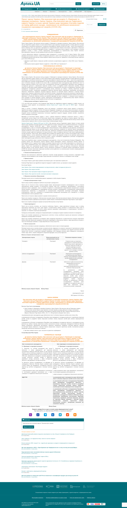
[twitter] (60, 414)
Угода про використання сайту (77, 497)
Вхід (104, 3)
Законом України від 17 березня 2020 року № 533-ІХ (35, 123)
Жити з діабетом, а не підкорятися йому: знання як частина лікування (38, 438)
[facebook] (37, 414)
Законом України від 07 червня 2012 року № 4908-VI (60, 104)
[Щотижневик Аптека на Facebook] (105, 19)
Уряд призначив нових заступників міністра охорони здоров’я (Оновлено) (41, 452)
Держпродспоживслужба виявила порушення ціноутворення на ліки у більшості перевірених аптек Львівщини (48, 434)
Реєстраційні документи (37, 497)
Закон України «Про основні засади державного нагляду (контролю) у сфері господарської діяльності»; (46, 167)
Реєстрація (96, 3)
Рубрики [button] (37, 11)
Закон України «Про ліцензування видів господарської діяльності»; (38, 171)
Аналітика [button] (52, 11)
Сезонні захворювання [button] (45, 9)
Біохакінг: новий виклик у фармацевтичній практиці (34, 471)
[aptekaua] (74, 414)
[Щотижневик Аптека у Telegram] (104, 19)
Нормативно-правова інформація (32, 31)
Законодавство (63, 11)
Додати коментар (28, 427)
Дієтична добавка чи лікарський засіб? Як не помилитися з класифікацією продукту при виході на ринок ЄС (50, 475)
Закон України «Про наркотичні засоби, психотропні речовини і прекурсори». (40, 173)
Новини (45, 11)
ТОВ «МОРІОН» (30, 504)
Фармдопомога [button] (28, 9)
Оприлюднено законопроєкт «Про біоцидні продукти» (34, 466)
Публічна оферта (91, 497)
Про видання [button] (88, 11)
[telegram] (45, 414)
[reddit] (67, 414)
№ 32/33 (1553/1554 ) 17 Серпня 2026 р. (30, 453)
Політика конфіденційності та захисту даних (56, 497)
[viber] (30, 414)
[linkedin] (52, 414)
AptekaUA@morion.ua (26, 505)
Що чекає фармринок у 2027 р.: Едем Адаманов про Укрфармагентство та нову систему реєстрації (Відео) (49, 447)
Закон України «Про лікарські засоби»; (31, 169)
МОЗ (24, 31)
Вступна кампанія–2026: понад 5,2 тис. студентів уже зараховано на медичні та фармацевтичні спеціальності (48, 443)
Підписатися (102, 24)
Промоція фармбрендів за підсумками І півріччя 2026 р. (35, 456)
